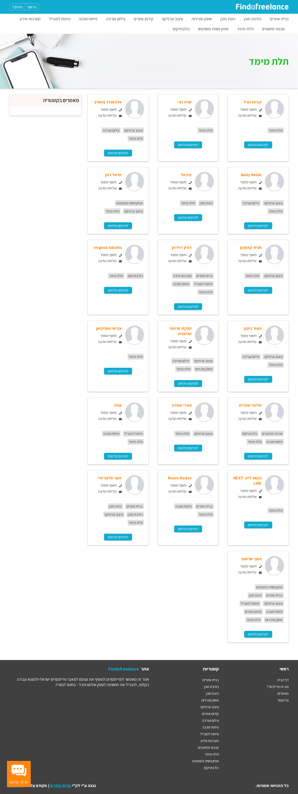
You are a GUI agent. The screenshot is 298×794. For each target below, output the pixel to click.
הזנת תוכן (227, 18)
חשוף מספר (248, 109)
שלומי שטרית (250, 405)
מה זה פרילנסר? (278, 686)
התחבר (17, 7)
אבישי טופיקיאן (109, 328)
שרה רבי (185, 102)
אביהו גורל (253, 102)
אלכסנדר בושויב (108, 102)
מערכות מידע (30, 18)
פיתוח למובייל (59, 18)
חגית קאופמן (251, 247)
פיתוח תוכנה (88, 18)
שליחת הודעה (247, 115)
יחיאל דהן (113, 174)
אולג (118, 405)
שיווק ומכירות (201, 18)
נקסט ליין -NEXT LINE (248, 480)
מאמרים (283, 693)
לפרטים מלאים (258, 144)
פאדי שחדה (182, 405)
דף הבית (283, 679)
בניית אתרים (279, 18)
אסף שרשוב (251, 558)
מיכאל (186, 174)
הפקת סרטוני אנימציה (180, 331)
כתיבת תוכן (252, 18)
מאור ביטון (253, 328)
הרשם (31, 7)
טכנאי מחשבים (273, 28)
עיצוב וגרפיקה (172, 18)
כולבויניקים (181, 28)
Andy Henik (251, 174)
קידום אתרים (143, 18)
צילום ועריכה (115, 18)
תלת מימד (245, 28)
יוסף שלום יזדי (109, 478)
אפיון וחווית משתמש (213, 28)
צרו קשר (283, 700)
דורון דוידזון (182, 247)
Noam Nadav (180, 478)
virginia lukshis (108, 247)
